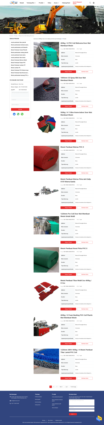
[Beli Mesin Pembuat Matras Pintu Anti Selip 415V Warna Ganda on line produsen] (46, 190)
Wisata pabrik (37, 399)
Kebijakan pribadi (58, 420)
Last (67, 386)
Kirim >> (72, 414)
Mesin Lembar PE (15, 67)
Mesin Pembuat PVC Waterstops (20, 70)
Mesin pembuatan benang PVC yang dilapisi (20, 75)
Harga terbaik (68, 71)
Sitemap (43, 420)
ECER (80, 422)
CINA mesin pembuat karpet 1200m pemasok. (31, 422)
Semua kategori (55, 407)
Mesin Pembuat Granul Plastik (19, 50)
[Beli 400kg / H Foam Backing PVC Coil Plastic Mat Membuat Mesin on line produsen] (46, 326)
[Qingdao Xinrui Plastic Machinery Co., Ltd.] (14, 2)
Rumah (11, 35)
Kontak (20, 109)
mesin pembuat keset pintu (18, 55)
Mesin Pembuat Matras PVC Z (72, 147)
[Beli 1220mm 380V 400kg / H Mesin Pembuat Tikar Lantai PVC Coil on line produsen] (46, 361)
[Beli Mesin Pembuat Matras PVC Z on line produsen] (46, 158)
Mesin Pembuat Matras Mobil (19, 60)
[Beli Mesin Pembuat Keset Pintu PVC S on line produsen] (46, 259)
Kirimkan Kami (84, 71)
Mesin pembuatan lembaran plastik (20, 45)
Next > (61, 386)
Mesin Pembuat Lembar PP (18, 65)
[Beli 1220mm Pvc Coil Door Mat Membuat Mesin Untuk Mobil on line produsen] (46, 225)
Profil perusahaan (38, 396)
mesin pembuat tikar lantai (18, 57)
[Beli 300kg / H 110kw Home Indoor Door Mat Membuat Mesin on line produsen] (46, 123)
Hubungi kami (37, 404)
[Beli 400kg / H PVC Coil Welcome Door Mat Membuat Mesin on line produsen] (46, 54)
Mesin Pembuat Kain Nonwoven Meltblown (20, 72)
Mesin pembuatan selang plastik (19, 52)
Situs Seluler (50, 420)
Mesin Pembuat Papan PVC (18, 62)
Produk (15, 35)
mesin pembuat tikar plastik (18, 42)
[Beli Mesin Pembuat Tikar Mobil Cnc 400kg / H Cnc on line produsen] (46, 292)
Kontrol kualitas (38, 402)
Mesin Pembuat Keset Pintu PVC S (73, 248)
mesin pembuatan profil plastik (19, 47)
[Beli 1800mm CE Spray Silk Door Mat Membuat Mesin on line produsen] (46, 89)
